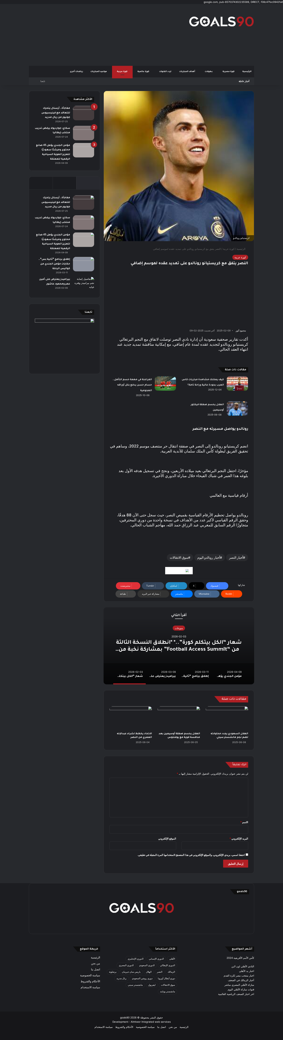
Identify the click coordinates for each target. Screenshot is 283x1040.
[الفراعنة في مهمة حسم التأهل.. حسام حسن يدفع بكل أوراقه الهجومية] (165, 383)
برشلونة (112, 971)
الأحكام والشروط (90, 981)
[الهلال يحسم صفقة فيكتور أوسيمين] (237, 408)
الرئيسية (246, 71)
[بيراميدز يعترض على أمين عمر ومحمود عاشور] (83, 284)
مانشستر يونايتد (167, 991)
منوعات (179, 628)
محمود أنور (241, 330)
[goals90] (221, 21)
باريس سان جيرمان (131, 971)
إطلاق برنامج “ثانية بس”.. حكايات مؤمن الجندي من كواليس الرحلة (54, 264)
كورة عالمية (143, 71)
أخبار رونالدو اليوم (208, 557)
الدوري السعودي (147, 965)
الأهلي (172, 958)
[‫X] (160, 925)
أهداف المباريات (187, 71)
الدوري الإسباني (156, 958)
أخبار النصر (236, 557)
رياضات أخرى (76, 71)
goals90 (125, 1017)
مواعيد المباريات (98, 71)
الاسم (244, 822)
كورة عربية (122, 71)
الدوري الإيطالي (167, 965)
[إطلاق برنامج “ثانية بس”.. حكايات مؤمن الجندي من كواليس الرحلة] (83, 264)
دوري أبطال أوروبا (166, 978)
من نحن (95, 963)
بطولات (209, 71)
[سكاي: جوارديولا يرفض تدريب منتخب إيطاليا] (83, 133)
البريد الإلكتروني (238, 838)
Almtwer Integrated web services (151, 1021)
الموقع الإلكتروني (167, 838)
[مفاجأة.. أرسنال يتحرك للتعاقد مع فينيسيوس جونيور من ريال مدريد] (83, 113)
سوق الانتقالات (179, 557)
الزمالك (171, 971)
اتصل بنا (95, 969)
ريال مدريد (121, 978)
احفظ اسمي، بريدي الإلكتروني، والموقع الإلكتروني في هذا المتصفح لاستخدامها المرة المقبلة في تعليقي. (191, 854)
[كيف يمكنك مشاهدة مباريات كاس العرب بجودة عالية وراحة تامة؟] (237, 383)
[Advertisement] (103, 35)
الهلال (149, 971)
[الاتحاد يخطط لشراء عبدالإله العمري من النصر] (131, 718)
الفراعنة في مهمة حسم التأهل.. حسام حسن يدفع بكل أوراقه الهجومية (132, 385)
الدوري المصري (126, 965)
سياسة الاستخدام (90, 987)
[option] (179, 645)
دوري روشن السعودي (142, 978)
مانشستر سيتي (135, 984)
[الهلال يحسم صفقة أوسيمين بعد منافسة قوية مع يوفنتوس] (179, 718)
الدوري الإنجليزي (135, 958)
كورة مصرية (229, 71)
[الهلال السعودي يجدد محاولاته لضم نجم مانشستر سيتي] (227, 718)
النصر (159, 971)
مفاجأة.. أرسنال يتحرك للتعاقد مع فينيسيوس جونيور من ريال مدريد (55, 113)
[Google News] (179, 570)
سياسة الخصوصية (90, 975)
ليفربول (152, 984)
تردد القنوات (165, 71)
